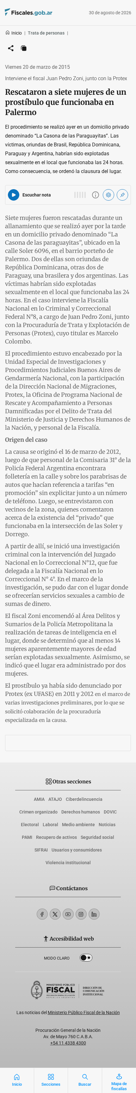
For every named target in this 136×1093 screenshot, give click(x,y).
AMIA (39, 799)
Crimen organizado (38, 811)
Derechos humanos (80, 811)
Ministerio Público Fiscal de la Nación (84, 1012)
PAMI (27, 837)
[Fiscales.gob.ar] (46, 12)
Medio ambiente (78, 824)
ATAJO (55, 799)
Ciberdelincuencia (84, 799)
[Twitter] (55, 914)
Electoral (30, 824)
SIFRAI (41, 849)
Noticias (107, 824)
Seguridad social (97, 837)
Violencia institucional (68, 862)
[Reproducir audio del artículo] (13, 195)
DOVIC (110, 811)
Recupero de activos (56, 837)
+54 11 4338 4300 (68, 1042)
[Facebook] (42, 914)
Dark (86, 958)
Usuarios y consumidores (77, 849)
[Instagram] (81, 914)
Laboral (50, 824)
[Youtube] (68, 914)
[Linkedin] (94, 914)
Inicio (16, 32)
